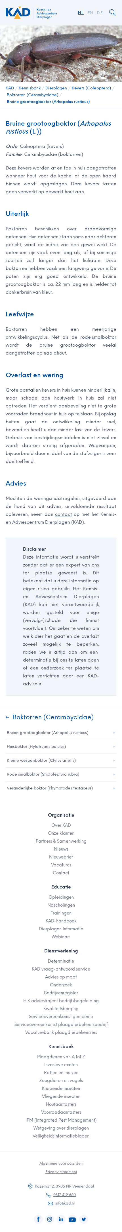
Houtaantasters (61, 1104)
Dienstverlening (61, 951)
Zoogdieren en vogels (61, 1080)
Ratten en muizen (61, 1072)
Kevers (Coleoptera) (91, 88)
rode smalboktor (98, 337)
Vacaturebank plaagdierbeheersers (61, 1032)
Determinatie (61, 961)
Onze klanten (61, 833)
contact (63, 514)
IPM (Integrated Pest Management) (61, 1120)
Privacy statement (61, 1172)
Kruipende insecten (61, 1088)
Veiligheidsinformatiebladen (61, 1136)
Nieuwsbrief (61, 857)
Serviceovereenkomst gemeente (61, 1016)
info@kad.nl (65, 1203)
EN (90, 13)
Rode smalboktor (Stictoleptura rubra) (43, 774)
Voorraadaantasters (61, 1112)
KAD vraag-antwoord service (61, 969)
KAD (10, 88)
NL (81, 13)
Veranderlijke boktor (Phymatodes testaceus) (50, 788)
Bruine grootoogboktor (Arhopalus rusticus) (48, 101)
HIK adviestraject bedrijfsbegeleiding (61, 1000)
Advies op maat (61, 977)
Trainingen (61, 913)
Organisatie (61, 815)
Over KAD (61, 825)
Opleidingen (61, 897)
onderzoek (52, 668)
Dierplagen (56, 88)
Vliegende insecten (61, 1096)
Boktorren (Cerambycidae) (32, 95)
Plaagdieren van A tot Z (61, 1056)
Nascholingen (61, 905)
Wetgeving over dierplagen (61, 1128)
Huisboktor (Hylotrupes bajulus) (36, 746)
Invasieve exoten (61, 1064)
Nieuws (61, 849)
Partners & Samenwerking (61, 841)
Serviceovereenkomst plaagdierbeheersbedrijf (61, 1024)
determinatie (37, 660)
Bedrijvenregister (61, 992)
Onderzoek (61, 985)
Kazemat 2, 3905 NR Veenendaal (64, 1186)
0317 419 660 (64, 1195)
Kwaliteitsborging (61, 1008)
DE (100, 13)
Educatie (61, 887)
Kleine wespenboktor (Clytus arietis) (41, 760)
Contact (61, 872)
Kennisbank (30, 88)
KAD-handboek (61, 921)
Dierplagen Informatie (61, 928)
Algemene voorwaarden (61, 1163)
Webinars (61, 936)
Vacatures (61, 865)
